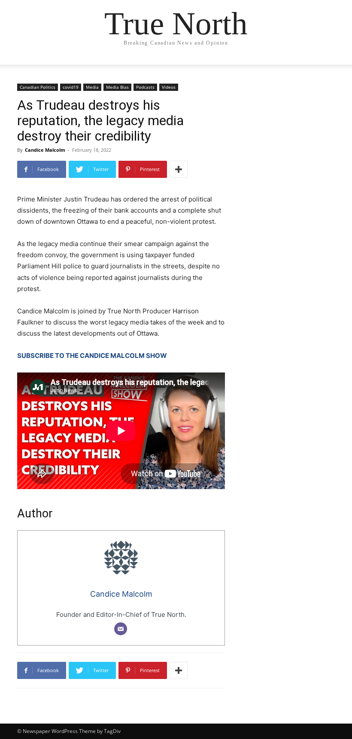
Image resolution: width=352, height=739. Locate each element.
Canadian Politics (37, 87)
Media (92, 87)
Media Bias (117, 87)
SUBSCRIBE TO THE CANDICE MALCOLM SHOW (92, 355)
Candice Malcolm (45, 150)
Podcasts (145, 87)
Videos (169, 87)
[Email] (120, 628)
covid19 (71, 87)
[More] (179, 169)
